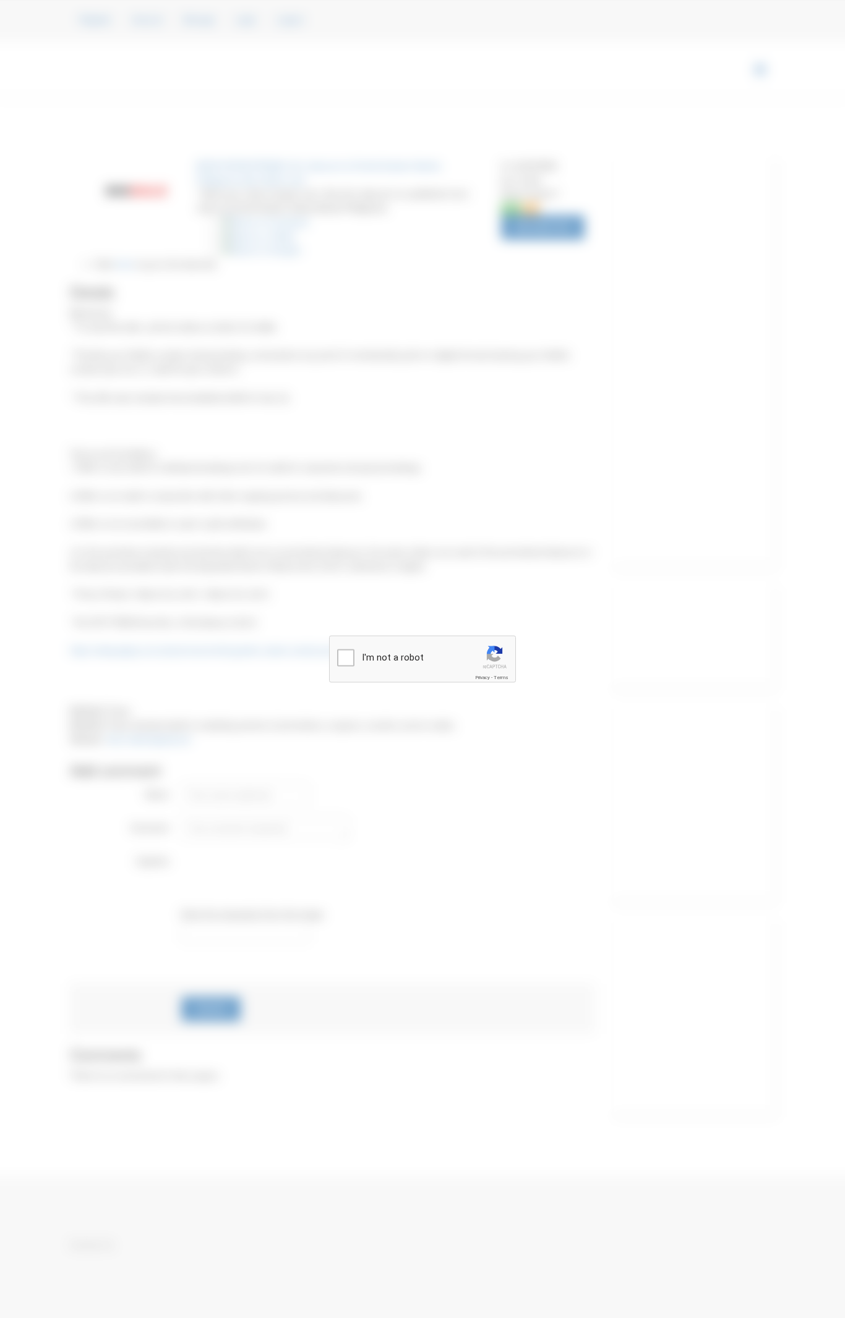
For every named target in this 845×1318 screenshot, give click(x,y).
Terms (501, 677)
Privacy (482, 677)
